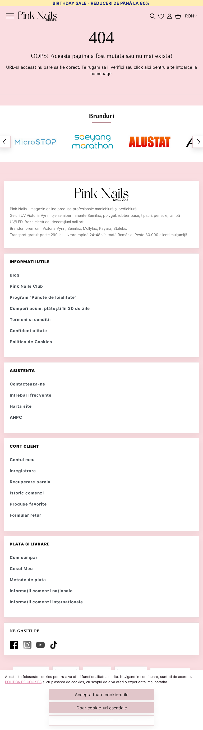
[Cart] (178, 16)
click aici (142, 67)
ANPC (16, 417)
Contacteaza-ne (27, 384)
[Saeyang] (92, 141)
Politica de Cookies (31, 341)
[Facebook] (15, 645)
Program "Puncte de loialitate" (43, 297)
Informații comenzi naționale (41, 590)
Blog (15, 275)
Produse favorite (28, 504)
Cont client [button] (24, 446)
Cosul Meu (21, 568)
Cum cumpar (24, 557)
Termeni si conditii (30, 319)
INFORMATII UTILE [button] (29, 261)
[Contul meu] (169, 16)
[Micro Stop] (35, 141)
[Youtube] (41, 645)
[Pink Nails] (37, 16)
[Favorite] (161, 16)
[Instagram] (28, 645)
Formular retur (25, 515)
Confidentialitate (28, 330)
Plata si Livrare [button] (30, 544)
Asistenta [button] (22, 370)
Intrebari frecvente (31, 395)
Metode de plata (28, 579)
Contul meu (22, 459)
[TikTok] (54, 645)
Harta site (21, 406)
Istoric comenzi (27, 492)
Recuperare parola (30, 481)
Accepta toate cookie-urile (101, 694)
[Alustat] (149, 141)
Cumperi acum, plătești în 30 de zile (50, 308)
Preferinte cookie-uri (101, 720)
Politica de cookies (23, 682)
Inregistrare (23, 470)
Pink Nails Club (26, 286)
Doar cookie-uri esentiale (101, 707)
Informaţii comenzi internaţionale (46, 601)
